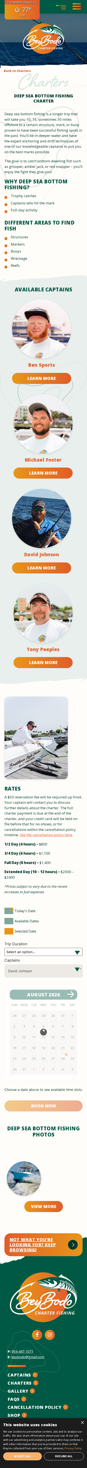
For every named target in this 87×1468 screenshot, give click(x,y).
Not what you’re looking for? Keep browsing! (33, 1245)
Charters (20, 1383)
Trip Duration (16, 944)
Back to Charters (17, 71)
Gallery (18, 1391)
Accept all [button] (22, 1456)
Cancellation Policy (34, 1407)
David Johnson (41, 554)
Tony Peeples (43, 649)
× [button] (82, 1422)
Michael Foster (43, 460)
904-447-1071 (22, 1351)
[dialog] (43, 1443)
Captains (12, 960)
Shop (14, 1415)
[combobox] (43, 971)
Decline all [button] (63, 1456)
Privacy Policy (73, 1448)
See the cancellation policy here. (46, 834)
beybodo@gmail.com (27, 1357)
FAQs (14, 1399)
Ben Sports (41, 365)
